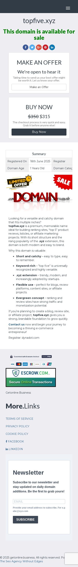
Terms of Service (19, 418)
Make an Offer (39, 87)
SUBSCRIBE (25, 519)
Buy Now (39, 132)
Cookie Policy (17, 434)
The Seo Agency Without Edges (21, 561)
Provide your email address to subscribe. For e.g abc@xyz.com (39, 509)
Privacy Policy (17, 426)
